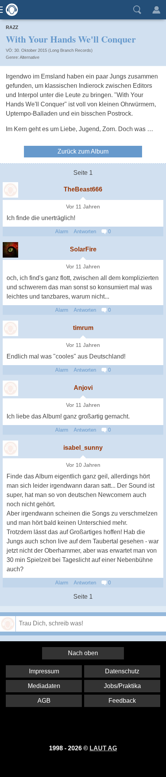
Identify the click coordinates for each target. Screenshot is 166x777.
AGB (44, 700)
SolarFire (83, 249)
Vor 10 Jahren (83, 465)
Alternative (29, 57)
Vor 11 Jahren (83, 207)
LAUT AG (103, 748)
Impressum (44, 671)
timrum (83, 327)
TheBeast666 (83, 189)
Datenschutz (122, 671)
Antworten (85, 231)
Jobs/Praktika (122, 686)
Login (156, 9)
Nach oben (83, 653)
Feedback (122, 700)
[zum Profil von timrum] (10, 328)
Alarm (61, 231)
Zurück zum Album (83, 151)
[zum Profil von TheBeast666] (10, 190)
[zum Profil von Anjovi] (10, 388)
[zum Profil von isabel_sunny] (10, 448)
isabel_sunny (83, 447)
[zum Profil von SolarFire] (10, 250)
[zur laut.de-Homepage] (9, 9)
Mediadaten (44, 686)
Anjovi (83, 387)
